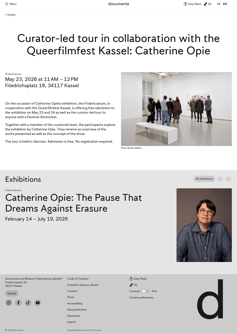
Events (11, 14)
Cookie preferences (141, 297)
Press (70, 297)
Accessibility (75, 303)
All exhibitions (204, 178)
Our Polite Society (92, 330)
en (225, 3)
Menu (13, 3)
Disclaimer (73, 315)
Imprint (71, 322)
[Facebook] (18, 302)
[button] (146, 291)
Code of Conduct (78, 278)
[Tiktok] (28, 302)
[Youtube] (37, 302)
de (219, 3)
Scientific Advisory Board (82, 284)
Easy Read (194, 3)
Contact (72, 291)
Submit (11, 293)
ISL (209, 3)
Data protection (76, 309)
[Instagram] (8, 302)
